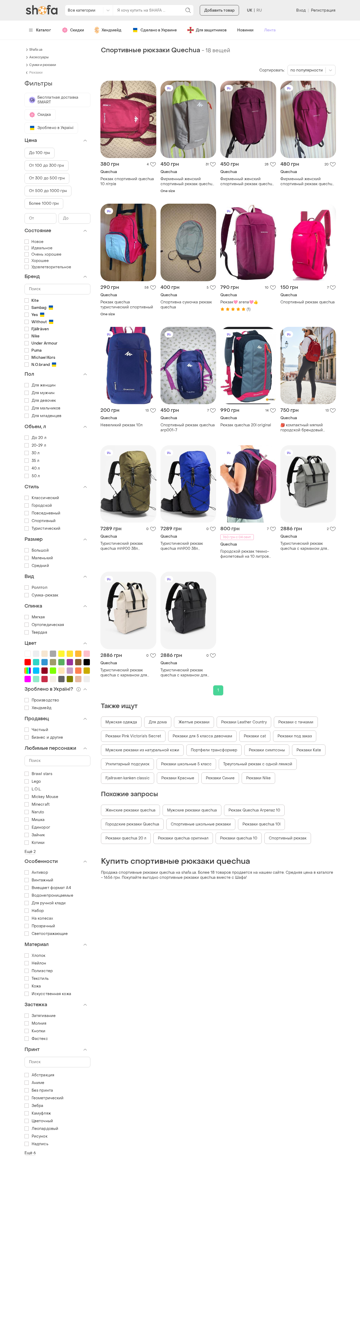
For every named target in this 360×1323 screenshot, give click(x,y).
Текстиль (40, 978)
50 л (36, 476)
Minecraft (41, 804)
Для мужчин (43, 392)
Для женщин (44, 385)
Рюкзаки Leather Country (244, 722)
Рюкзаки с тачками (295, 722)
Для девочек (44, 400)
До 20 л (39, 437)
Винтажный (42, 880)
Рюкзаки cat (255, 736)
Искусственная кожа (51, 993)
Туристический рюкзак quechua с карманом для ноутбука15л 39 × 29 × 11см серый (304, 546)
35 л (35, 460)
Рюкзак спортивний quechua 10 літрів (127, 181)
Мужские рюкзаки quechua (192, 810)
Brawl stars (42, 773)
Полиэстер (42, 970)
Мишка (38, 819)
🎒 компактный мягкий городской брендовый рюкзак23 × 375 (301, 428)
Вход (300, 10)
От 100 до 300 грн (46, 165)
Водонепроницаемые (52, 895)
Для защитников (211, 30)
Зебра (37, 1105)
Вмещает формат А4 (51, 887)
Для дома (158, 722)
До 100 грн (39, 152)
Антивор (40, 872)
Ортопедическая (48, 624)
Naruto (38, 812)
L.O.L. (37, 789)
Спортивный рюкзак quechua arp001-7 (187, 428)
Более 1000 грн (44, 203)
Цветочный (42, 1121)
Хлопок (39, 955)
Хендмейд (111, 30)
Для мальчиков (46, 408)
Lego (36, 781)
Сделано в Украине (158, 30)
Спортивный (44, 520)
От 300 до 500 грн (47, 178)
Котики (38, 842)
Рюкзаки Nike (258, 778)
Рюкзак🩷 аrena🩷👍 (239, 302)
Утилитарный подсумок (127, 764)
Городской (42, 505)
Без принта (42, 1090)
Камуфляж (41, 1113)
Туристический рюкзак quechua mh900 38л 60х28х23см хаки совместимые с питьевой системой (124, 546)
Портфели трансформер (214, 750)
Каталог (43, 30)
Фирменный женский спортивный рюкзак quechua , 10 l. (188, 181)
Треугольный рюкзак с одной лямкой (257, 764)
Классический (45, 497)
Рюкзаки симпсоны (267, 750)
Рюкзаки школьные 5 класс (186, 764)
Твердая (39, 632)
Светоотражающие (50, 933)
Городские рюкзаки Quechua (132, 824)
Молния (39, 1023)
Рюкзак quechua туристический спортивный (126, 305)
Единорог (41, 827)
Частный (40, 729)
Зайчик (38, 835)
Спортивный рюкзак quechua (307, 302)
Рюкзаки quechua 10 (238, 838)
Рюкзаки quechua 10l (261, 824)
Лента (270, 30)
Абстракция (43, 1075)
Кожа (36, 986)
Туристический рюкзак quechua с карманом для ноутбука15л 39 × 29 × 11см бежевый (124, 673)
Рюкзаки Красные (177, 778)
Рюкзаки (35, 72)
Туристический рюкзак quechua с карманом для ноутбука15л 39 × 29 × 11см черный (184, 673)
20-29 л (39, 445)
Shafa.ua (35, 49)
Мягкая (38, 617)
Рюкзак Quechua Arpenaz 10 (254, 810)
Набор (38, 910)
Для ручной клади (49, 903)
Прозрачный (43, 926)
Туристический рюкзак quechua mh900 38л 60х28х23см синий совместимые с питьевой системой (185, 546)
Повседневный (46, 513)
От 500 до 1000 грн (48, 190)
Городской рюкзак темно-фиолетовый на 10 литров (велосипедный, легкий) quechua (244, 554)
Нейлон (39, 963)
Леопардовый (45, 1128)
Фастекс (40, 1038)
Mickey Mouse (45, 796)
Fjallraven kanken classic (127, 778)
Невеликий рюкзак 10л (121, 425)
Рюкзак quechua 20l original (245, 425)
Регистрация (323, 10)
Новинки (245, 30)
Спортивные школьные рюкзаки (201, 824)
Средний (40, 565)
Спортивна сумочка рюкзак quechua (186, 305)
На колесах (42, 918)
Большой (40, 550)
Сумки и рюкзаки (42, 65)
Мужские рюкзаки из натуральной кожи (142, 750)
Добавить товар (219, 10)
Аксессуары (38, 57)
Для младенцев (46, 415)
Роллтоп (39, 587)
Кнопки (39, 1031)
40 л (36, 468)
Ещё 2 (30, 851)
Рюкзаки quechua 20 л (125, 838)
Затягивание (44, 1015)
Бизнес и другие (47, 737)
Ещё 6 (30, 1152)
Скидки (77, 30)
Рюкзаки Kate (308, 750)
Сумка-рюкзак (45, 595)
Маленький (42, 558)
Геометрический (48, 1098)
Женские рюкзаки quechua (130, 810)
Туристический (46, 528)
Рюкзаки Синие (220, 778)
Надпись (40, 1144)
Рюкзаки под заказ (295, 736)
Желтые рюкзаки (194, 722)
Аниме (38, 1082)
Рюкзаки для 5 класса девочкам (202, 736)
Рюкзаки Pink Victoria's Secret (133, 736)
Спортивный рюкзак (288, 838)
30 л (36, 453)
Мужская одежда (121, 722)
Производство (45, 700)
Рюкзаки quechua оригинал (183, 838)
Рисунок (39, 1136)
